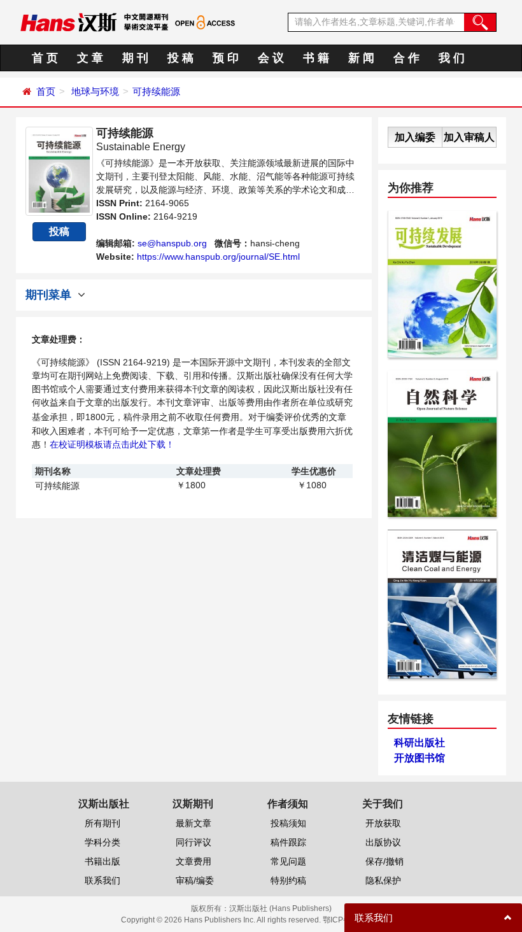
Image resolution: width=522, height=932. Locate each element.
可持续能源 (156, 91)
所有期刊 (102, 823)
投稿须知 (288, 823)
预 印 (226, 58)
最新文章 (193, 823)
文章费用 (193, 861)
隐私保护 (383, 880)
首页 (45, 91)
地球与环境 (95, 91)
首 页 (45, 58)
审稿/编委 (195, 880)
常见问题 (288, 861)
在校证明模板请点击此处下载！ (112, 444)
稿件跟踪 (288, 842)
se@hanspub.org (172, 243)
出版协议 (383, 842)
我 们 (452, 58)
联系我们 (102, 880)
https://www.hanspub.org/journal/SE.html (218, 256)
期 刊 (135, 58)
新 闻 (361, 58)
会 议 (271, 58)
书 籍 (316, 58)
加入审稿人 (469, 137)
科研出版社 (419, 742)
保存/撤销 (384, 861)
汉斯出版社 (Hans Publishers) (280, 908)
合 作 (406, 58)
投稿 (59, 231)
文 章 (90, 58)
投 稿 (180, 58)
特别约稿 (288, 880)
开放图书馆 (419, 757)
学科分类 (102, 842)
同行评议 (193, 842)
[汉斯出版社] (68, 22)
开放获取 (383, 823)
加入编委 (415, 137)
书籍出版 (102, 861)
